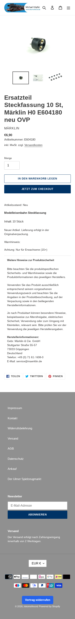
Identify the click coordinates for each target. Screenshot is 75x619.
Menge (8, 158)
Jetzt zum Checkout (38, 189)
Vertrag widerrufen (37, 599)
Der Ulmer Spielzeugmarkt (24, 479)
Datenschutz (16, 458)
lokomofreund (31, 606)
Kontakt (12, 418)
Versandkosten (33, 145)
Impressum (15, 408)
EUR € (36, 563)
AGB (11, 448)
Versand (13, 438)
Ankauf (12, 468)
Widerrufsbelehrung (20, 428)
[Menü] (68, 7)
